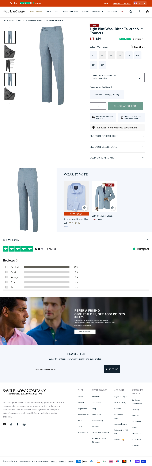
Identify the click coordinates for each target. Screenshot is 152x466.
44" (102, 65)
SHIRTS (48, 12)
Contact (71, 461)
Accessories (83, 414)
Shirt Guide (83, 432)
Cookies (117, 409)
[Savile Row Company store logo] (14, 11)
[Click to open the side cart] (147, 11)
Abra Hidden (15, 20)
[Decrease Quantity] (92, 106)
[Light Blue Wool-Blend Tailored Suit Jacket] (104, 197)
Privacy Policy (120, 403)
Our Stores (96, 403)
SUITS (57, 12)
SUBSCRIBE (112, 369)
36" (120, 55)
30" (93, 55)
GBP (140, 3)
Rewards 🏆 (119, 439)
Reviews (95, 426)
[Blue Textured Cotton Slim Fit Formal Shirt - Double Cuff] (76, 197)
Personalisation (121, 424)
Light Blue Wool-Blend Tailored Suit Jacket (102, 216)
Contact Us (136, 433)
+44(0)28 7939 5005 (121, 3)
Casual (81, 403)
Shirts (80, 397)
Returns (135, 415)
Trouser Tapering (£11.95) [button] (107, 94)
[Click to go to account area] (139, 11)
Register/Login (120, 397)
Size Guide (136, 439)
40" (138, 55)
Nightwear (82, 409)
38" (129, 55)
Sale (80, 420)
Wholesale (96, 414)
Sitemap (135, 445)
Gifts (80, 426)
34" (111, 55)
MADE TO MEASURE (71, 12)
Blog (94, 409)
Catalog (62, 461)
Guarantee (136, 421)
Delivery (135, 409)
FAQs (134, 427)
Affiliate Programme (100, 432)
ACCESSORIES (111, 12)
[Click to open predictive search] (130, 11)
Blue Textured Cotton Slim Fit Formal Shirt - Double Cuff (76, 219)
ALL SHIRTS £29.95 (76, 3)
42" (93, 65)
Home (54, 461)
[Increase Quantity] (103, 106)
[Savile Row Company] (24, 392)
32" (102, 55)
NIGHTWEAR (97, 12)
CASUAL (85, 12)
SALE (123, 12)
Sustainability (97, 420)
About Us (96, 397)
